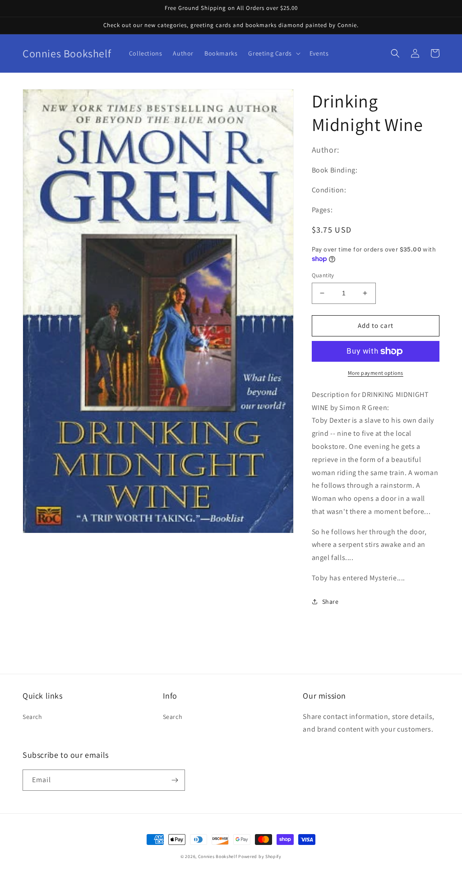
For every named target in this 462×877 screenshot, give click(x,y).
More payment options (375, 372)
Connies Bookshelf (217, 856)
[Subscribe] (175, 780)
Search (32, 717)
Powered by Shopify (260, 856)
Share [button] (330, 601)
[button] (273, 53)
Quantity (323, 275)
